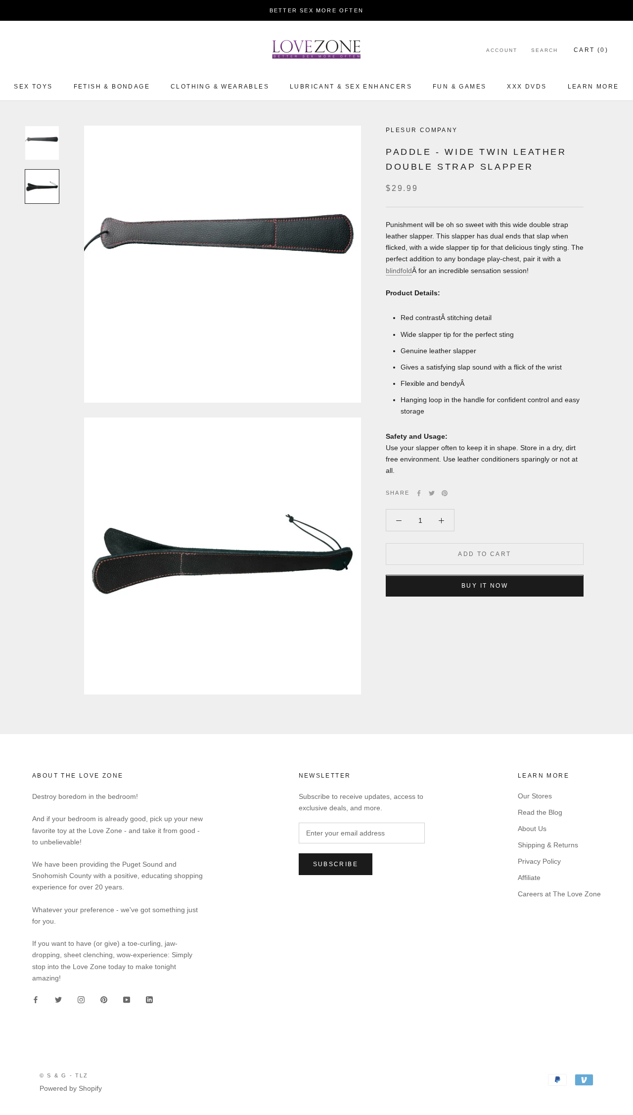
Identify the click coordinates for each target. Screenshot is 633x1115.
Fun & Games (459, 86)
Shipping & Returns (548, 845)
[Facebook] (419, 493)
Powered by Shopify (71, 1088)
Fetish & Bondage (112, 86)
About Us (532, 829)
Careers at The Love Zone (559, 894)
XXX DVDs (526, 86)
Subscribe (336, 864)
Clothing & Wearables (220, 86)
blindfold (399, 271)
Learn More (593, 86)
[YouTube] (126, 999)
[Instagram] (81, 999)
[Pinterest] (445, 493)
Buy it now (484, 586)
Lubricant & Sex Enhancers (351, 86)
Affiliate (529, 878)
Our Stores (535, 796)
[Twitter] (432, 493)
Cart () (591, 49)
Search (544, 50)
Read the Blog (540, 812)
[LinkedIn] (149, 999)
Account (501, 50)
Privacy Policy (539, 861)
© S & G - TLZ (64, 1075)
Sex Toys (33, 86)
